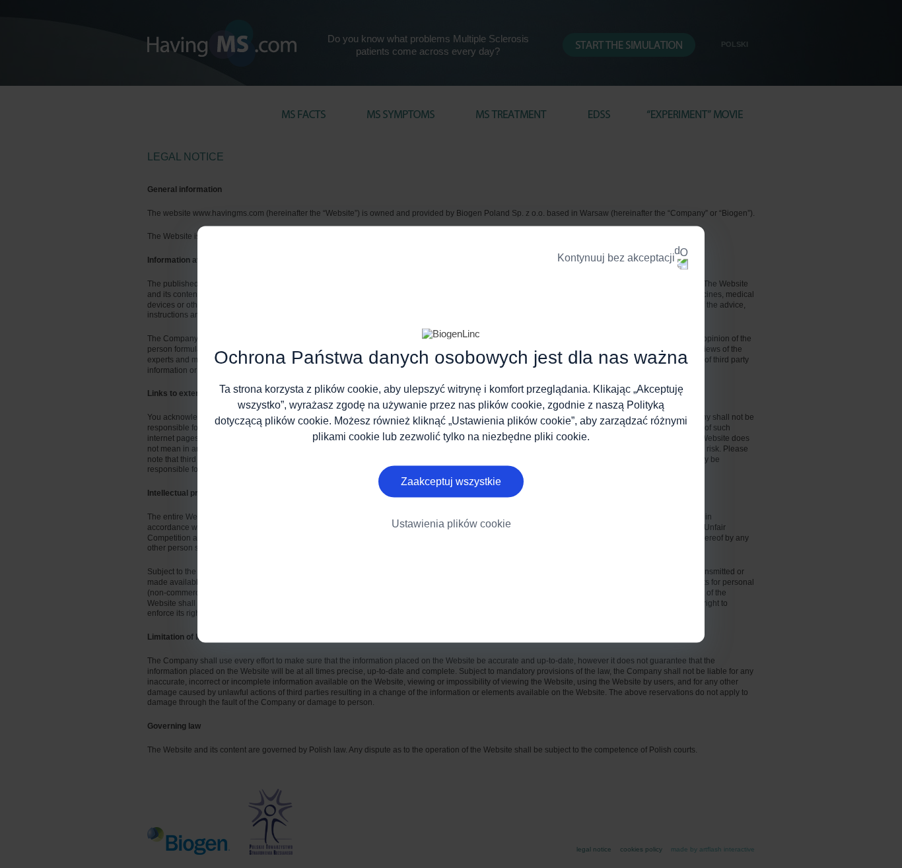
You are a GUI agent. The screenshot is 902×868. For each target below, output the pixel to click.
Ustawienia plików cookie (451, 523)
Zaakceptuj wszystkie (451, 481)
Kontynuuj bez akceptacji (616, 257)
